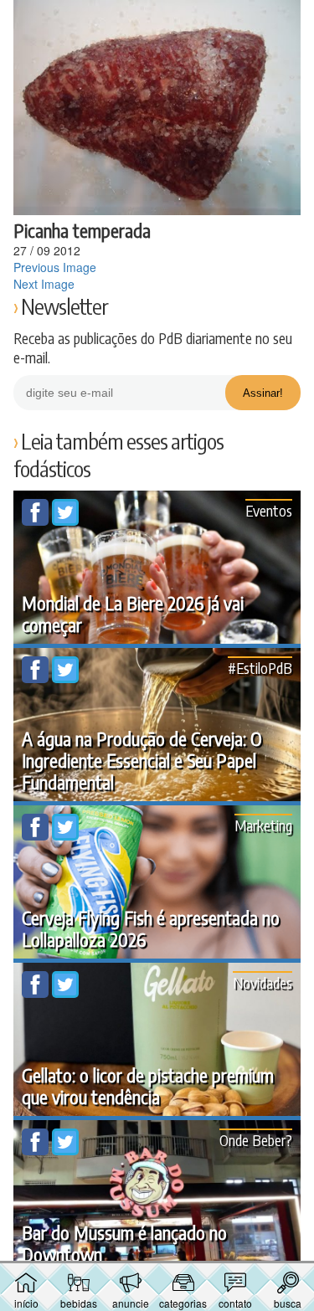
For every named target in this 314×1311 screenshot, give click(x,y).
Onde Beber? (255, 1139)
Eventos (268, 510)
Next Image (44, 283)
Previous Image (54, 267)
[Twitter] (65, 520)
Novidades (262, 982)
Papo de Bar (157, 22)
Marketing (263, 825)
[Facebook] (37, 520)
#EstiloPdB (260, 667)
